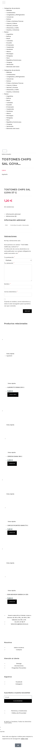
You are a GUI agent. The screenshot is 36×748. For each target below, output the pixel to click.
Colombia (9, 40)
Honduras (9, 49)
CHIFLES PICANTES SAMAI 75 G (17, 525)
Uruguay (9, 62)
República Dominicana (13, 60)
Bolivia (8, 36)
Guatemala (10, 47)
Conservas (9, 17)
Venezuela (9, 64)
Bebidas (9, 10)
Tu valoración (9, 263)
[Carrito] (4, 151)
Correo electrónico (11, 291)
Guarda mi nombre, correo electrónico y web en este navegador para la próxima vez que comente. (17, 304)
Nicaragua (9, 53)
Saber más (24, 738)
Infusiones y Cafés (12, 27)
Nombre (7, 284)
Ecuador (9, 43)
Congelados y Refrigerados (15, 14)
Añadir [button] (12, 463)
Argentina (9, 34)
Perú (8, 58)
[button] (3, 2)
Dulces (8, 19)
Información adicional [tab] (13, 214)
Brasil (8, 38)
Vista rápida (10, 353)
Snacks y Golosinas (12, 30)
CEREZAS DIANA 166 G (14, 456)
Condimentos (10, 12)
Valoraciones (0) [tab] (11, 216)
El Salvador (10, 45)
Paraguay (9, 56)
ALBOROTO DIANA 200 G (15, 387)
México (8, 51)
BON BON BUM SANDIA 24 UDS (17, 594)
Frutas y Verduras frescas (14, 21)
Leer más (13, 394)
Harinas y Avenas (12, 25)
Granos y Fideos (11, 23)
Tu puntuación (9, 257)
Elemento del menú (12, 66)
